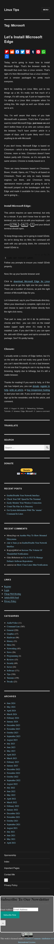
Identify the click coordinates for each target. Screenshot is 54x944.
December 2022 (13, 769)
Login (6, 590)
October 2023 (12, 732)
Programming (12, 655)
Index (6, 861)
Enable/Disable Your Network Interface (23, 495)
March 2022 (12, 802)
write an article (16, 390)
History (10, 641)
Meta (9, 644)
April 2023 (11, 754)
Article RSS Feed (11, 597)
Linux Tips (11, 9)
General (10, 630)
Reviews (10, 659)
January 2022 (12, 809)
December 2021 (13, 813)
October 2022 (12, 776)
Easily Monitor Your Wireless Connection (24, 502)
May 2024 (11, 706)
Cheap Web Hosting (12, 593)
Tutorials (7, 411)
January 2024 (12, 721)
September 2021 (13, 824)
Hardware (11, 637)
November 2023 (13, 728)
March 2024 (12, 714)
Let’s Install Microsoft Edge (23, 39)
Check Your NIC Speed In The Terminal (23, 499)
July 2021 (11, 831)
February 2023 (13, 761)
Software (40, 408)
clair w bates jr (13, 542)
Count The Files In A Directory (20, 506)
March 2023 (12, 758)
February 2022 (13, 806)
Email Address (7, 909)
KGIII (6, 408)
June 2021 (11, 835)
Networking (31, 408)
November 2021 (13, 817)
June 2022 (11, 791)
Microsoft (29, 411)
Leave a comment (43, 411)
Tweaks (10, 681)
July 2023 (11, 743)
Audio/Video (12, 622)
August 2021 (12, 828)
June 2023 (11, 747)
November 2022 (13, 773)
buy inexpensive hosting (38, 390)
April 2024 (11, 710)
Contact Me (9, 874)
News (9, 652)
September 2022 (13, 780)
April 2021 (11, 842)
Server (9, 666)
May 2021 (11, 839)
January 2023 (12, 765)
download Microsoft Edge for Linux (32, 281)
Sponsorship (10, 855)
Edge (23, 411)
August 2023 (12, 739)
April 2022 (11, 798)
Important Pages (11, 867)
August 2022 (12, 784)
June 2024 (11, 703)
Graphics (10, 633)
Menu (45, 9)
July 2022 (11, 787)
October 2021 (12, 820)
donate (36, 386)
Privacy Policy (10, 601)
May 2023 (11, 750)
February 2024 (13, 717)
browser (17, 411)
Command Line (13, 626)
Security (10, 663)
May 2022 (11, 795)
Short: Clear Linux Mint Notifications (32, 564)
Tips (8, 674)
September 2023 (13, 736)
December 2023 (13, 725)
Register (7, 586)
